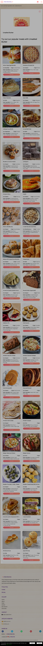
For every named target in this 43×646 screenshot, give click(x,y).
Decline (39, 643)
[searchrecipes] (41, 2)
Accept (32, 643)
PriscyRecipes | (8, 1)
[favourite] (38, 2)
